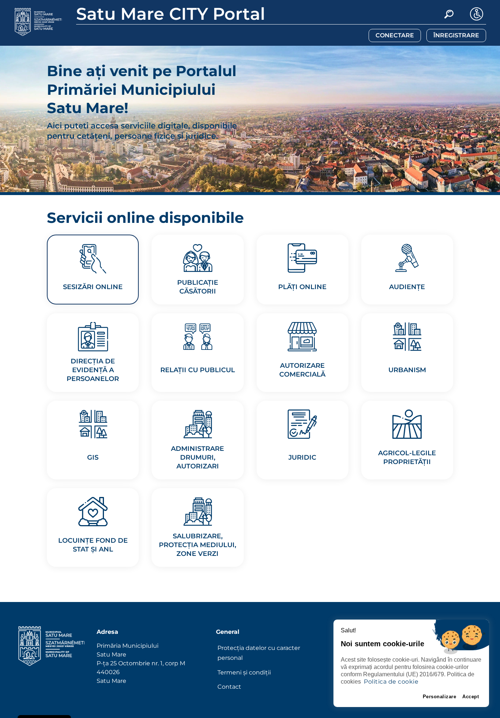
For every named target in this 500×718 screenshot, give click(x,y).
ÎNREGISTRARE (456, 35)
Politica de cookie (391, 681)
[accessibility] (476, 14)
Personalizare (439, 696)
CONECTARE (395, 35)
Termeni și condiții (244, 672)
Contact (229, 686)
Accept (470, 696)
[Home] (38, 22)
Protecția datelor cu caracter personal (258, 652)
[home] (51, 660)
